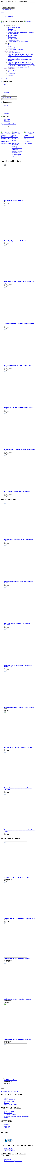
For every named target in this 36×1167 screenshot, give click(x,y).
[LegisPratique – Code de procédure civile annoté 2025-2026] (15, 537)
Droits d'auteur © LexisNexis (10, 1091)
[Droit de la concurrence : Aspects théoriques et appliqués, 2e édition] (15, 786)
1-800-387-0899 (8, 1149)
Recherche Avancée (6, 97)
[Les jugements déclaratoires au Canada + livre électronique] (15, 363)
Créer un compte (8, 16)
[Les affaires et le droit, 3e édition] (15, 199)
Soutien (6, 1117)
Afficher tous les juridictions (15, 49)
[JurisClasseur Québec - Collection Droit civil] (15, 957)
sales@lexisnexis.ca (9, 1150)
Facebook (7, 1126)
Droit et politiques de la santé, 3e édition (16, 241)
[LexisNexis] (27, 21)
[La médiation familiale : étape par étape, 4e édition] (15, 705)
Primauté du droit (9, 1101)
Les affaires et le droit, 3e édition (13, 200)
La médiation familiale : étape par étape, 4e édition (19, 707)
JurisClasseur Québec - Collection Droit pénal (17, 999)
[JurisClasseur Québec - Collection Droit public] (15, 1038)
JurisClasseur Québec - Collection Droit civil (17, 958)
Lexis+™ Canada (9, 1111)
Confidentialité (8, 1113)
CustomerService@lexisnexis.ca (13, 1161)
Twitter (6, 1127)
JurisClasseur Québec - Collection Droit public (18, 1039)
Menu (2, 22)
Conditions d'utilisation (10, 1114)
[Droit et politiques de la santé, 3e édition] (15, 239)
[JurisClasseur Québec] (15, 1078)
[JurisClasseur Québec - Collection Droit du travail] (15, 876)
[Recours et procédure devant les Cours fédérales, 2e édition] (15, 828)
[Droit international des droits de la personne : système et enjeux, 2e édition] (15, 621)
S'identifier (7, 121)
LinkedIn (6, 1124)
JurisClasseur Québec (10, 1080)
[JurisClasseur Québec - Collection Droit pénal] (15, 997)
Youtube (6, 1129)
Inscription (7, 119)
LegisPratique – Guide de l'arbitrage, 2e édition (18, 747)
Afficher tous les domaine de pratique (18, 41)
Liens (2, 12)
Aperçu (6, 1098)
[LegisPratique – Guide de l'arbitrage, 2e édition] (15, 746)
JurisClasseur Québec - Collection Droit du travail (19, 878)
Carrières (6, 1103)
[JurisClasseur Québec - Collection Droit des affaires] (15, 916)
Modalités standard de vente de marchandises (16, 1116)
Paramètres (4, 78)
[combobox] (9, 96)
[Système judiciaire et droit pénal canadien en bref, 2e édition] (15, 321)
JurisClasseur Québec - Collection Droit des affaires (19, 918)
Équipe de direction (9, 1099)
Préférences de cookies (10, 1104)
